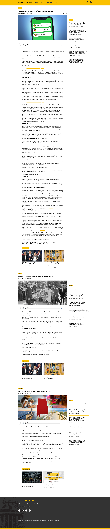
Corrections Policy (28, 520)
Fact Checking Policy (37, 520)
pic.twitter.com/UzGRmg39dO (56, 228)
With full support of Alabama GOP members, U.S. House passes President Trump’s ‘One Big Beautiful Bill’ (77, 31)
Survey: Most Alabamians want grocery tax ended (37, 138)
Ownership (44, 520)
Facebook (66, 13)
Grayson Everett (21, 13)
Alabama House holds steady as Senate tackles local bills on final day (77, 39)
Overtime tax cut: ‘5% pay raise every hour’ (35, 101)
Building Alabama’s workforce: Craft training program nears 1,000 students (52, 263)
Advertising (56, 520)
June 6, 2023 (40, 210)
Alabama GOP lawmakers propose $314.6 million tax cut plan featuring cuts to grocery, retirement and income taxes (78, 52)
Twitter (63, 13)
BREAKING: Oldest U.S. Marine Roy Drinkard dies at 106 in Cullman (30, 263)
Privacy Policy (20, 520)
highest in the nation (48, 126)
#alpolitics (51, 208)
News (20, 8)
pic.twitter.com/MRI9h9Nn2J (28, 157)
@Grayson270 (28, 243)
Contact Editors (50, 520)
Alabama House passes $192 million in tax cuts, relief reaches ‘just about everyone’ (78, 45)
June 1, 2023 (40, 159)
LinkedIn (65, 13)
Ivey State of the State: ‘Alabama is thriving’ (36, 187)
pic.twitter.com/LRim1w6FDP (28, 209)
